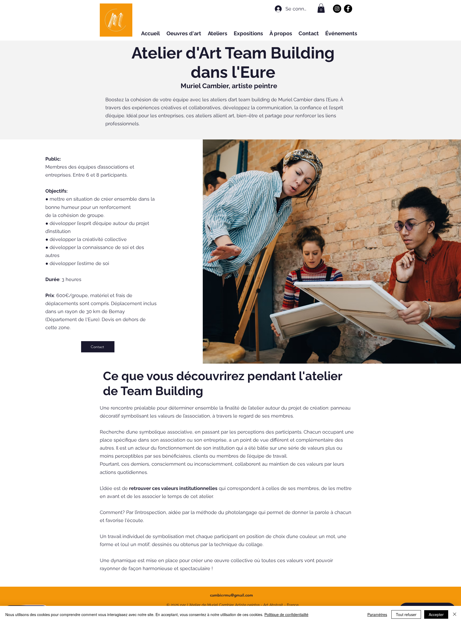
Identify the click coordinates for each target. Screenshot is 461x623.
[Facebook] (348, 9)
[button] (321, 8)
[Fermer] (454, 614)
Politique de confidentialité (286, 614)
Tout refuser (406, 614)
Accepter (436, 614)
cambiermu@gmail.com (231, 595)
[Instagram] (337, 9)
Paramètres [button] (377, 614)
